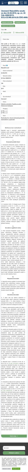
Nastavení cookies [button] (6, 468)
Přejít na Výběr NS (12, 2)
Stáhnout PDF (7, 32)
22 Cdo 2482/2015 (6, 390)
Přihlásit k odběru (14, 453)
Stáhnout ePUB (20, 32)
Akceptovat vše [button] (16, 468)
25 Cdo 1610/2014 (14, 363)
